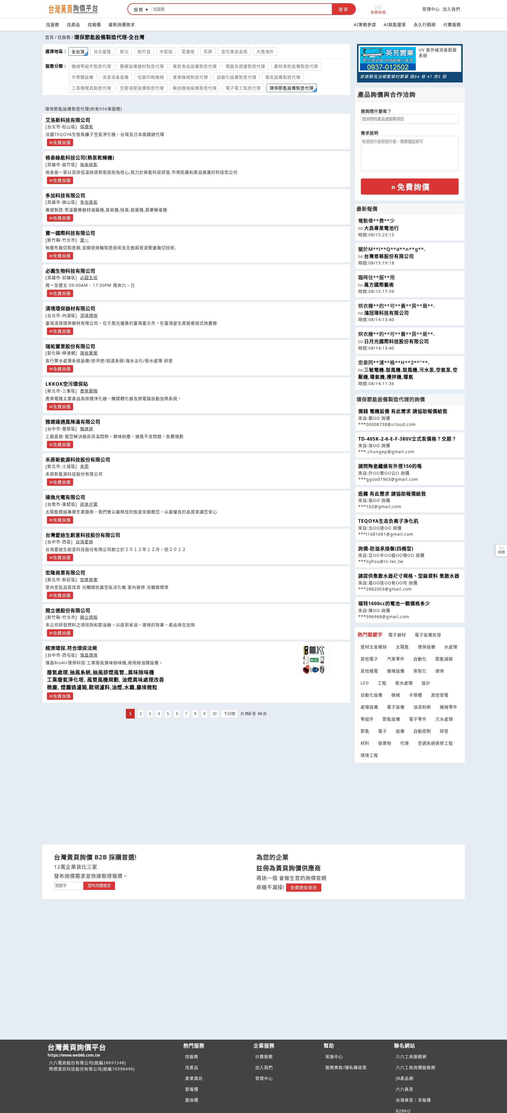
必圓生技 (89, 277)
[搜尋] (241, 9)
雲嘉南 (188, 51)
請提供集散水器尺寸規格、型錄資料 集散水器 (408, 576)
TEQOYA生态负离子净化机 (388, 521)
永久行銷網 (425, 24)
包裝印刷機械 (151, 77)
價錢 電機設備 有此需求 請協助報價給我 (402, 411)
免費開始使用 (303, 887)
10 (214, 713)
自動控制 (422, 731)
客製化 (420, 671)
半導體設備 (83, 77)
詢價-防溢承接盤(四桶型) (385, 548)
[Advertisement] (410, 800)
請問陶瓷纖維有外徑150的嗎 (390, 466)
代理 (404, 743)
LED (365, 683)
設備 (400, 731)
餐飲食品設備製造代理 (195, 66)
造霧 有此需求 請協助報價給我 (392, 493)
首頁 (49, 37)
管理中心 (431, 9)
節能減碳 (444, 659)
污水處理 (444, 719)
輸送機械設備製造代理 (195, 88)
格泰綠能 (89, 164)
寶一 (84, 240)
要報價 (191, 1089)
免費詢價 (378, 12)
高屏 (208, 51)
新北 (124, 51)
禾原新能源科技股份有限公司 (77, 459)
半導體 (415, 695)
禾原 (84, 466)
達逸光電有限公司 (65, 497)
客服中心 (334, 1056)
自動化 (420, 659)
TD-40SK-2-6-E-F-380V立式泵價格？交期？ (407, 439)
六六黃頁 (404, 1089)
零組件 (367, 719)
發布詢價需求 (99, 885)
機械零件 (448, 707)
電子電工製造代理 (243, 88)
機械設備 (396, 671)
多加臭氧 (89, 202)
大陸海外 (265, 51)
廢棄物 (384, 743)
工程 (382, 683)
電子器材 (397, 635)
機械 (395, 695)
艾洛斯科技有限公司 (67, 120)
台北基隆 (102, 51)
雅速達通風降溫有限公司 (72, 422)
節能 (365, 731)
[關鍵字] (68, 885)
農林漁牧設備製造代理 (296, 66)
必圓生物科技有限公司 (70, 271)
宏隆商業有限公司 (65, 572)
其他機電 (369, 671)
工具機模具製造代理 (91, 88)
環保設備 (426, 647)
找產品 (73, 24)
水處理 (450, 647)
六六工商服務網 (411, 1056)
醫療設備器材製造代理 (142, 66)
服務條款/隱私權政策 (346, 1067)
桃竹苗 (144, 51)
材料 (365, 743)
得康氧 (86, 126)
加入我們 (451, 9)
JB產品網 (404, 1078)
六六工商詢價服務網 (415, 1067)
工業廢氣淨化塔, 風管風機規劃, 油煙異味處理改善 (105, 679)
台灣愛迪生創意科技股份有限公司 (82, 535)
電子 (382, 731)
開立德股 (89, 617)
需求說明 (369, 133)
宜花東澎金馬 (234, 51)
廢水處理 (404, 683)
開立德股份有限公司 (67, 610)
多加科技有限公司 (65, 195)
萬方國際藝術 (379, 284)
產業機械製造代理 (190, 77)
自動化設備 (372, 695)
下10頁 (229, 713)
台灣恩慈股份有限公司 (389, 256)
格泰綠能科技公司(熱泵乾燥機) (79, 157)
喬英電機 (89, 391)
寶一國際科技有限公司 (70, 233)
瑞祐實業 (89, 353)
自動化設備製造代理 (236, 77)
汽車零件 (396, 659)
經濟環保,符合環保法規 (71, 648)
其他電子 (369, 659)
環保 (439, 671)
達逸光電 (89, 504)
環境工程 (369, 755)
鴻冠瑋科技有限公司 (386, 313)
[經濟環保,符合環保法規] (313, 659)
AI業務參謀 (365, 24)
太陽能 (402, 647)
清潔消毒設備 (115, 77)
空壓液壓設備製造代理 (142, 88)
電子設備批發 (428, 635)
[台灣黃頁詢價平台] (79, 9)
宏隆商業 (89, 579)
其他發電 (440, 695)
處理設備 (369, 707)
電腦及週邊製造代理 (245, 66)
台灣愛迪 (84, 541)
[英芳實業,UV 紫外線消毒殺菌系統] (388, 59)
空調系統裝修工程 (435, 743)
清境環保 (89, 315)
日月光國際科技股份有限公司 (396, 341)
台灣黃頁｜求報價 (413, 1100)
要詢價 (191, 1100)
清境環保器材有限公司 (70, 308)
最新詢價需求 (122, 24)
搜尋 (344, 9)
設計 (426, 683)
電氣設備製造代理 (282, 77)
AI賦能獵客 (395, 24)
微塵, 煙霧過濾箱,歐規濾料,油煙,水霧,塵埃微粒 (102, 687)
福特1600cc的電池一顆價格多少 (394, 603)
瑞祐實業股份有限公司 (70, 346)
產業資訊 (194, 1078)
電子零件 (418, 719)
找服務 (52, 24)
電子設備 (396, 707)
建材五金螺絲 (374, 647)
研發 (444, 731)
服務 (139, 9)
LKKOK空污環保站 (66, 384)
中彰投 (166, 51)
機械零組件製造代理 (91, 66)
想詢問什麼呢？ (376, 111)
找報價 (94, 24)
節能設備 (391, 719)
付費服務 (452, 24)
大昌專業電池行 (381, 228)
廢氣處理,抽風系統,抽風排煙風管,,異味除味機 (100, 672)
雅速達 (86, 428)
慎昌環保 (89, 655)
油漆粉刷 (422, 707)
